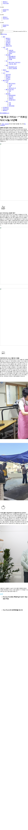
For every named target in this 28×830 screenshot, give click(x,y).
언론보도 (8, 79)
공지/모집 (8, 74)
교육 (7, 48)
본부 (10, 102)
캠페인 (4, 70)
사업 (4, 47)
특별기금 (8, 44)
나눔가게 (8, 41)
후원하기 (5, 1)
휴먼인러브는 (12, 83)
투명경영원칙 (12, 95)
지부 (10, 104)
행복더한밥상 (12, 58)
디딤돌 (10, 59)
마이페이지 (6, 107)
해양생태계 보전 (13, 67)
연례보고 (11, 98)
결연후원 (8, 42)
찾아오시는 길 (12, 88)
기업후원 (8, 39)
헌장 (10, 91)
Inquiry (4, 11)
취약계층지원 (12, 56)
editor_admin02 (5, 123)
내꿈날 (10, 53)
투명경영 (8, 93)
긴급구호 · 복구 (12, 64)
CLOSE (2, 7)
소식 (4, 73)
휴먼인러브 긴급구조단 (14, 62)
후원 (4, 36)
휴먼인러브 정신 (10, 89)
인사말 (10, 85)
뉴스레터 (8, 77)
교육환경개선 (12, 51)
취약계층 (8, 55)
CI (9, 92)
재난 (7, 61)
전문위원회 (11, 105)
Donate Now (6, 9)
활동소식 (8, 76)
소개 (7, 82)
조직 (7, 101)
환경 (7, 65)
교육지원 (11, 50)
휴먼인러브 (6, 80)
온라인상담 (6, 3)
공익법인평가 (12, 99)
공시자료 (11, 96)
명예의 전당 (9, 45)
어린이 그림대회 (13, 68)
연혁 (10, 86)
